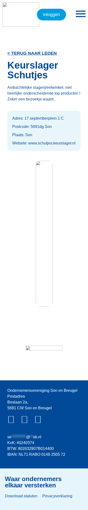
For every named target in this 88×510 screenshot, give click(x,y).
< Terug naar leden (32, 53)
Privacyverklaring (57, 496)
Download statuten (21, 496)
